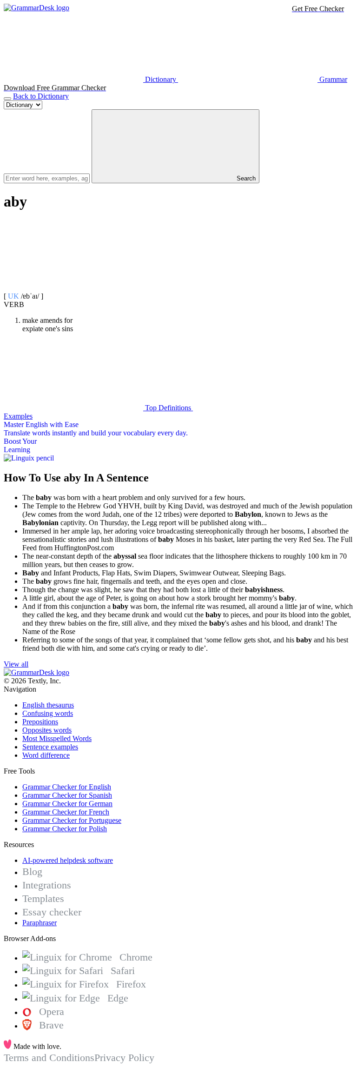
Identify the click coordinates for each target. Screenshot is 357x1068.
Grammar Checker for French (65, 812)
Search (245, 178)
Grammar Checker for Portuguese (71, 820)
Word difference (46, 755)
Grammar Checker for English (66, 787)
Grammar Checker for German (67, 804)
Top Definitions (168, 408)
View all (16, 664)
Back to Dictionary (41, 96)
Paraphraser (39, 923)
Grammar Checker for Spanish (67, 795)
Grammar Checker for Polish (64, 829)
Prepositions (40, 722)
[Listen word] (73, 288)
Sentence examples (50, 747)
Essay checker (51, 912)
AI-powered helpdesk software (67, 860)
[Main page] (36, 8)
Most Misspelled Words (57, 738)
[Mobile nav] (7, 98)
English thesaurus (48, 705)
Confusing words (47, 713)
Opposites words (47, 730)
